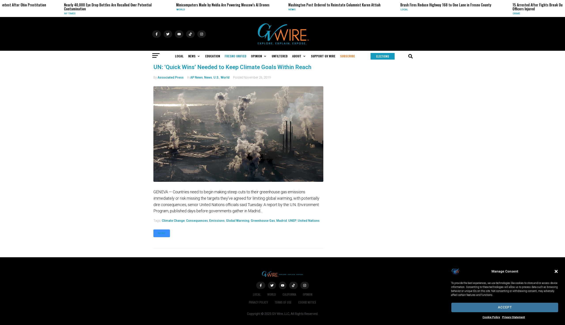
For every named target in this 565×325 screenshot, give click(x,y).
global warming (237, 220)
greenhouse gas (263, 220)
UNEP (292, 220)
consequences (197, 220)
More (162, 233)
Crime (488, 13)
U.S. (216, 77)
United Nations (309, 220)
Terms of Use (283, 302)
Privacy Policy (258, 302)
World (152, 9)
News (263, 9)
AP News (196, 77)
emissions (217, 220)
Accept (505, 307)
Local (376, 9)
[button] (556, 271)
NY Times (41, 13)
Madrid (281, 220)
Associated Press (171, 77)
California (289, 294)
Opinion (307, 294)
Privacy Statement (513, 317)
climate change (173, 220)
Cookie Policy (491, 317)
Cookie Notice (307, 302)
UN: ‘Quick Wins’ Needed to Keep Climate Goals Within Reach (232, 67)
